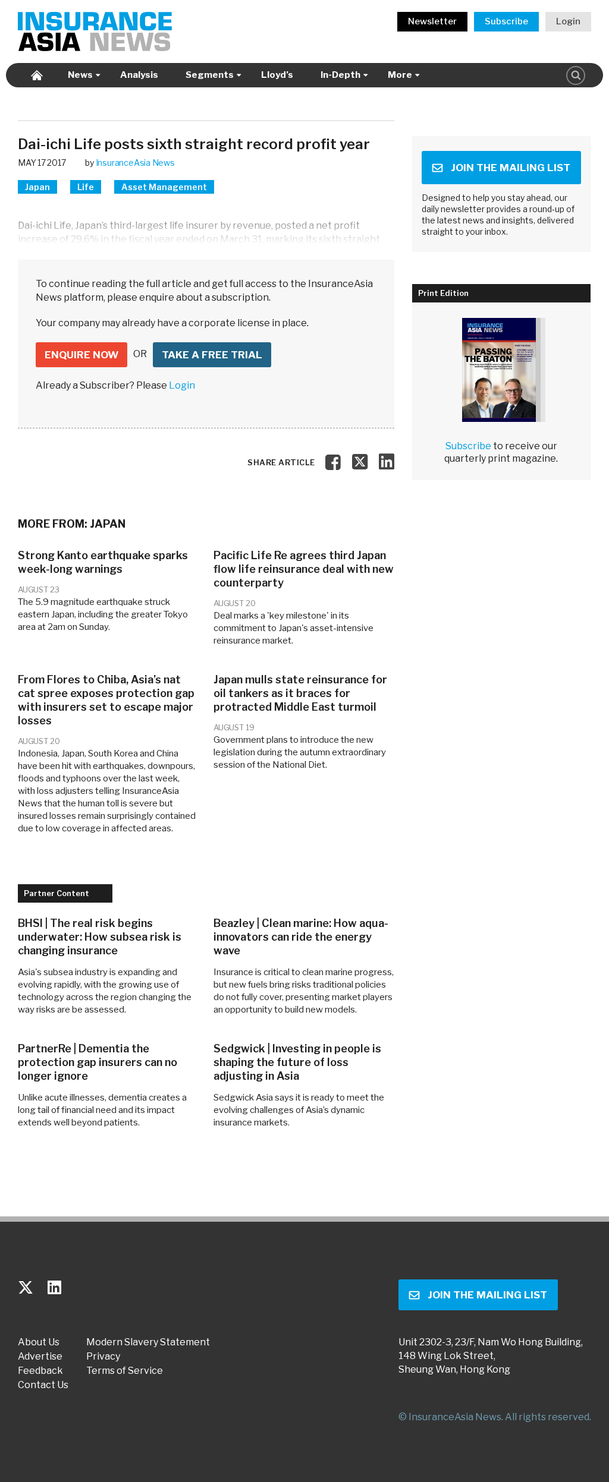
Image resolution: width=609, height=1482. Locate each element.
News (80, 75)
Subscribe (506, 21)
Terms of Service (124, 1371)
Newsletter (432, 21)
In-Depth (340, 75)
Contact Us (43, 1385)
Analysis (139, 75)
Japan (37, 187)
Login (568, 21)
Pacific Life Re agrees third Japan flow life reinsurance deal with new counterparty (304, 569)
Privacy (103, 1356)
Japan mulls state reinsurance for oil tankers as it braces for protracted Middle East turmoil (300, 693)
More (400, 75)
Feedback (40, 1371)
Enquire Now (81, 355)
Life (85, 187)
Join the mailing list (510, 168)
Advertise (40, 1356)
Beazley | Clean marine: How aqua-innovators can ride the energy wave (301, 937)
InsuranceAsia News (135, 162)
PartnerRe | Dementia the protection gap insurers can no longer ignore (97, 1062)
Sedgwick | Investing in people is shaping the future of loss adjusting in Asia (297, 1062)
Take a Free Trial (212, 355)
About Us (38, 1342)
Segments (210, 75)
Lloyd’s (277, 75)
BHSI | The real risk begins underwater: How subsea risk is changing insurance (99, 937)
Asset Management (164, 187)
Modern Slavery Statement (148, 1342)
